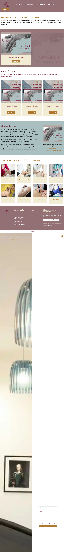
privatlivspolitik (47, 225)
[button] (35, 213)
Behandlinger (29, 4)
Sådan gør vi (51, 4)
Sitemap (6, 214)
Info (44, 4)
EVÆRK (6, 216)
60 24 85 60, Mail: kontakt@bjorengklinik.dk (53, 148)
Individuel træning (19, 4)
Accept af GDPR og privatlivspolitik (48, 523)
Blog (41, 4)
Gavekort (37, 4)
